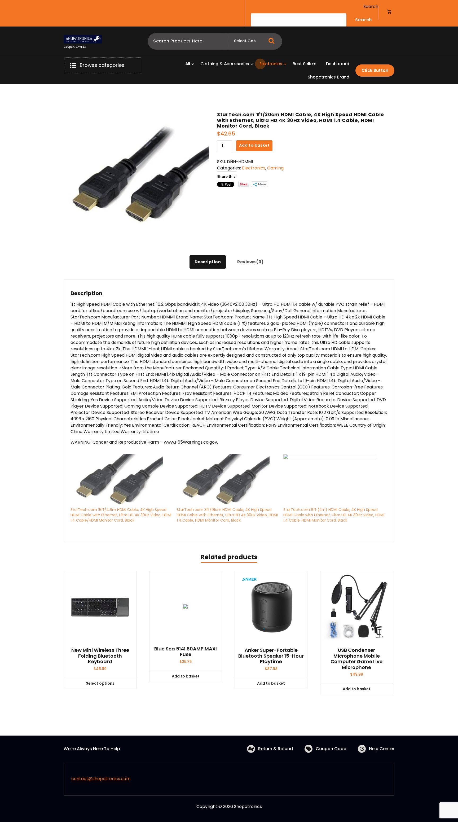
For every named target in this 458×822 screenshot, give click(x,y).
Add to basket (254, 145)
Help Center (381, 749)
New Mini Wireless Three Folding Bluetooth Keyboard (100, 655)
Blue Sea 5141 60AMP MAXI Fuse (185, 651)
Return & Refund (275, 749)
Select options (100, 683)
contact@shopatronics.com (100, 779)
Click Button (375, 70)
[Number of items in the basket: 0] (389, 11)
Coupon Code (331, 749)
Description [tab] (208, 262)
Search (370, 6)
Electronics (253, 168)
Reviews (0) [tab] (250, 262)
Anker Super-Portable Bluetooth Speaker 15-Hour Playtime (271, 655)
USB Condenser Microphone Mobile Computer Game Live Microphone (356, 658)
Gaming (275, 168)
